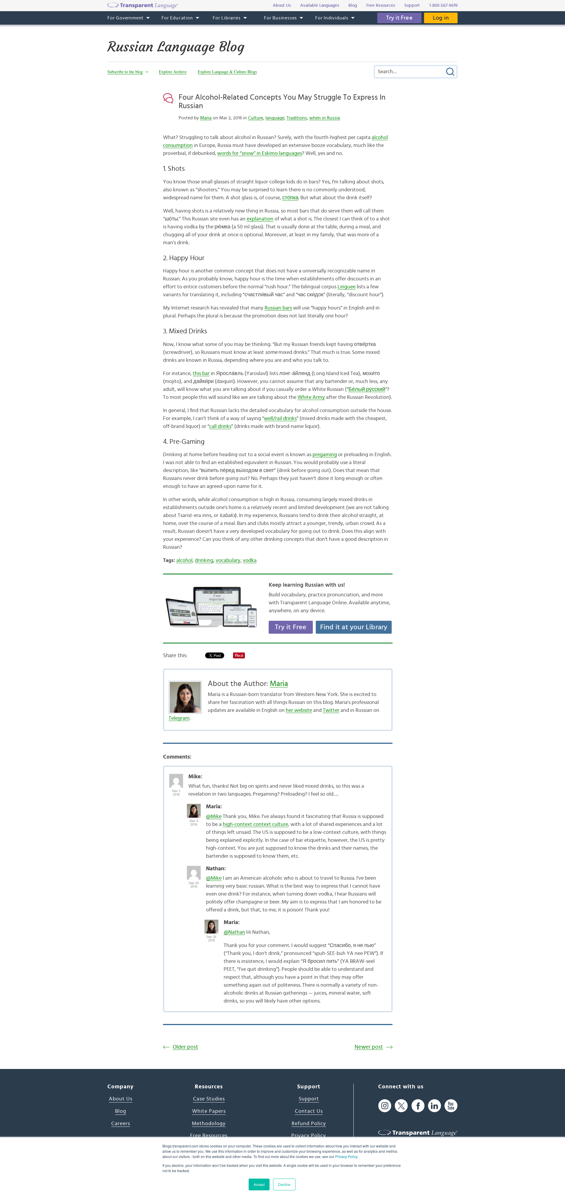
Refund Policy (309, 1123)
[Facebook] (418, 1105)
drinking (204, 560)
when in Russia (324, 118)
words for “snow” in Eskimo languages (259, 153)
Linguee (346, 287)
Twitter (331, 710)
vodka (250, 560)
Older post (185, 1047)
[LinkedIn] (434, 1105)
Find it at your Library (354, 627)
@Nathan (234, 932)
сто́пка (290, 197)
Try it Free (399, 18)
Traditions (297, 118)
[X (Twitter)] (401, 1105)
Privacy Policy (346, 1156)
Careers (120, 1123)
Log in (441, 18)
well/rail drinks (280, 418)
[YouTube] (451, 1105)
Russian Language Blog (175, 46)
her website (299, 710)
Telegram (179, 718)
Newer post (369, 1047)
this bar (201, 373)
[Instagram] (384, 1105)
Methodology (209, 1123)
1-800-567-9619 (443, 5)
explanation (260, 219)
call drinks (220, 426)
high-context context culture (255, 824)
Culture (255, 118)
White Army (311, 397)
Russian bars (278, 308)
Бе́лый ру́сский (366, 389)
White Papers (209, 1111)
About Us (120, 1099)
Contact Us (309, 1111)
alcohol (184, 560)
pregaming (325, 454)
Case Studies (209, 1099)
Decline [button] (284, 1184)
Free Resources (208, 1135)
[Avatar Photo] (176, 777)
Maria (206, 118)
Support (309, 1099)
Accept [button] (259, 1184)
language (274, 118)
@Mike (214, 816)
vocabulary (228, 560)
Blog (120, 1111)
